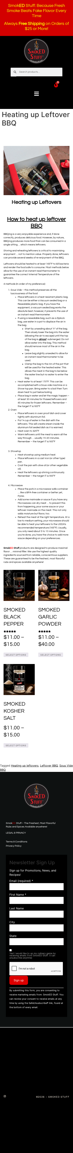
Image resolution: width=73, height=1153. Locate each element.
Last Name (16, 908)
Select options (16, 655)
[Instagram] (5, 1096)
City (12, 922)
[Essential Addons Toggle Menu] (36, 94)
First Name (17, 894)
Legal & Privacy (16, 833)
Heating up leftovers (24, 765)
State (12, 935)
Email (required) (21, 880)
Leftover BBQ (49, 765)
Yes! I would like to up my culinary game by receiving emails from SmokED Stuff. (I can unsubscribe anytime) (32, 955)
